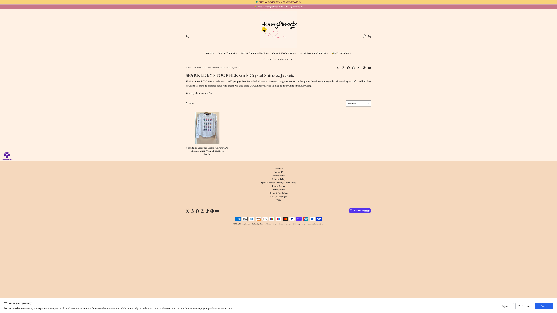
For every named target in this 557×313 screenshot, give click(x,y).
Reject (505, 306)
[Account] (365, 36)
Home (188, 68)
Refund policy (257, 224)
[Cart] (369, 36)
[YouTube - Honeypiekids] (369, 68)
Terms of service (285, 224)
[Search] (187, 36)
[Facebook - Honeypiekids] (348, 68)
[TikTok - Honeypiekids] (359, 68)
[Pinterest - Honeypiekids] (364, 68)
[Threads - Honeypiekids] (343, 68)
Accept (544, 306)
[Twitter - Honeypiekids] (338, 68)
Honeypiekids (244, 224)
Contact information (315, 224)
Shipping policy (299, 224)
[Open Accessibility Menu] (7, 155)
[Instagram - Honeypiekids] (354, 68)
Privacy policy (270, 224)
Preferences (524, 306)
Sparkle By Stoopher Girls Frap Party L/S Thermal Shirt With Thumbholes (207, 149)
